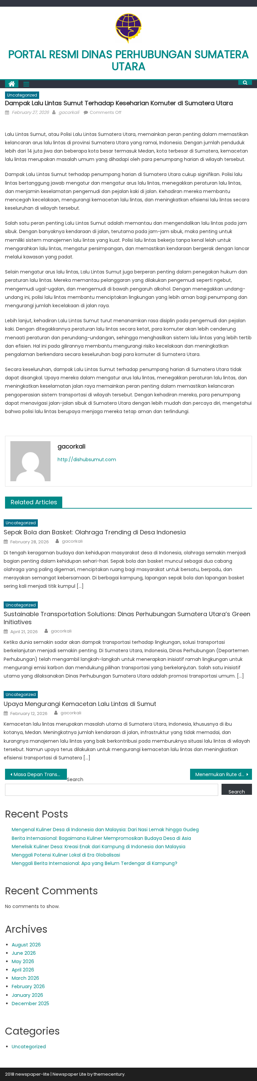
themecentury (109, 1074)
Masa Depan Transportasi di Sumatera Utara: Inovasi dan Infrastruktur (40, 774)
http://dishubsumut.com (87, 459)
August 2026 (26, 944)
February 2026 (28, 986)
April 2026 (23, 969)
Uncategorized (22, 95)
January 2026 (27, 995)
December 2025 (30, 1003)
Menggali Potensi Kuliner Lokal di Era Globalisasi (66, 855)
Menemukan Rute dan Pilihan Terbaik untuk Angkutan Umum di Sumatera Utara (223, 774)
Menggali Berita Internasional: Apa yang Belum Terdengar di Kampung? (94, 863)
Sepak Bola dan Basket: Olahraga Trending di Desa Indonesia (95, 532)
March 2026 (25, 978)
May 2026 (23, 961)
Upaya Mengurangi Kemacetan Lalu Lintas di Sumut (80, 704)
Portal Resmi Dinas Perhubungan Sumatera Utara (128, 60)
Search (75, 779)
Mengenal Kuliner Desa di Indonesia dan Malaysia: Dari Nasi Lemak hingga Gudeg (105, 829)
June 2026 (24, 953)
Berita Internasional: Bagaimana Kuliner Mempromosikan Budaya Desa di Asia (101, 838)
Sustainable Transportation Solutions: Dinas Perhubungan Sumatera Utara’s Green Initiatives (127, 618)
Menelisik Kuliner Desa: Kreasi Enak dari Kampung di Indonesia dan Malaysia (98, 846)
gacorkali (69, 112)
